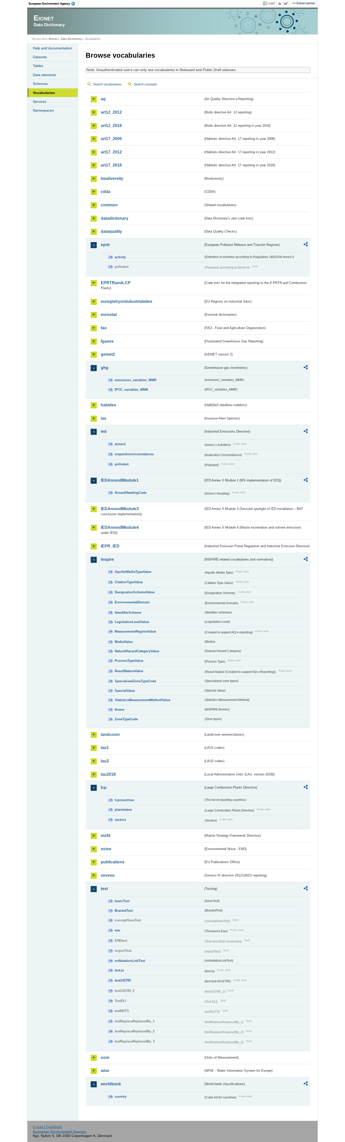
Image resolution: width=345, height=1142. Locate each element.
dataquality (111, 231)
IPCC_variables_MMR (131, 389)
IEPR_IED (110, 546)
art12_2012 (111, 112)
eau (117, 930)
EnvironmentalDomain (132, 602)
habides (108, 405)
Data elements (44, 75)
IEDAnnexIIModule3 (120, 509)
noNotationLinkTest (130, 961)
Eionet (53, 38)
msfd (105, 835)
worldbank (111, 1084)
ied (104, 431)
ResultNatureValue (129, 671)
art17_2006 (111, 139)
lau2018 (108, 774)
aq (103, 99)
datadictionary (114, 218)
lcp (104, 787)
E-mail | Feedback (47, 1127)
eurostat (109, 314)
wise (105, 1070)
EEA (53, 3)
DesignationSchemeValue (135, 592)
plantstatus (123, 809)
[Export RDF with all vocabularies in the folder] (306, 245)
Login (271, 3)
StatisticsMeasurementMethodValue (142, 700)
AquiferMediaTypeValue (133, 572)
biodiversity (112, 178)
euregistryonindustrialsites (126, 301)
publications (113, 862)
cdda (105, 191)
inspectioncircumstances (134, 454)
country (121, 1096)
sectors (120, 820)
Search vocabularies (107, 84)
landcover (110, 734)
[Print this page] (280, 3)
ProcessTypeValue (129, 661)
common (109, 205)
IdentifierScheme (128, 612)
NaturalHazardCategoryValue (137, 651)
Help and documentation (52, 48)
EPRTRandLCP (116, 283)
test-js (119, 970)
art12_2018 (111, 125)
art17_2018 (111, 165)
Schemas (40, 84)
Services (39, 102)
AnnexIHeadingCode (130, 493)
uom (105, 1057)
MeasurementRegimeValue (135, 631)
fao (104, 328)
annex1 (120, 444)
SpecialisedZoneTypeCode (135, 681)
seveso (108, 875)
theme (119, 709)
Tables (38, 66)
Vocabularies (44, 93)
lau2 (105, 761)
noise (106, 849)
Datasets (40, 57)
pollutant (122, 464)
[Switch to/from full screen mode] (287, 3)
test (104, 889)
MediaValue (124, 642)
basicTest (122, 901)
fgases (107, 341)
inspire (107, 559)
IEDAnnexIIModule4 (120, 527)
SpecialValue (125, 691)
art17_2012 (111, 152)
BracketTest (124, 910)
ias (103, 418)
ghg (104, 368)
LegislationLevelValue (132, 622)
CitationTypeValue (129, 582)
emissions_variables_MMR (135, 380)
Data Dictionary (71, 38)
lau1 (105, 747)
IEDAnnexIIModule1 (120, 480)
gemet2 (108, 354)
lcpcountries (124, 800)
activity (120, 257)
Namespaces (43, 110)
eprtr (105, 245)
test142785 (123, 980)
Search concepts (145, 84)
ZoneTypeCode (126, 719)
